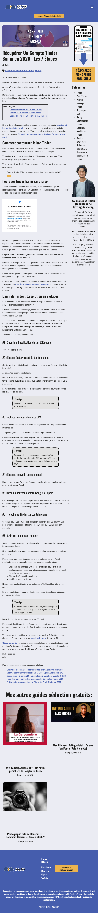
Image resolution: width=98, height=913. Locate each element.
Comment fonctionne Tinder (19, 70)
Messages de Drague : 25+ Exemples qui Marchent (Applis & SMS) (36, 676)
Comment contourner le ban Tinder (26, 110)
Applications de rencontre (82, 150)
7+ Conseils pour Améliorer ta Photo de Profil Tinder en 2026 (34, 682)
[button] (92, 7)
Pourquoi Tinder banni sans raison (25, 113)
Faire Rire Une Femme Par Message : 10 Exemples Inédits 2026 (35, 679)
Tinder (38, 70)
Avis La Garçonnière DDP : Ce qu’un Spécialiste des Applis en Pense (25, 769)
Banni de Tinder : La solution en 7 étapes (28, 116)
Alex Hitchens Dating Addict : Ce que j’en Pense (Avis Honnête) (73, 746)
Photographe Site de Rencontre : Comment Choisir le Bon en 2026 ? (25, 835)
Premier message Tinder (80, 103)
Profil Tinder (82, 96)
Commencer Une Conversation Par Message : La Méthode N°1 (35, 673)
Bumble (80, 138)
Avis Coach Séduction (81, 143)
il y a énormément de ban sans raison (32, 284)
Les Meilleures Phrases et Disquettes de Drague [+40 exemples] (35, 670)
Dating (79, 117)
